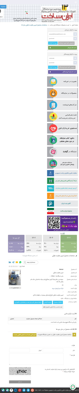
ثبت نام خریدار (72, 48)
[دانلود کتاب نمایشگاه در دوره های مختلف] (62, 140)
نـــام (74, 350)
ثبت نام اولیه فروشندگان (69, 72)
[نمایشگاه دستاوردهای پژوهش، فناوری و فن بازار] (62, 164)
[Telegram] (13, 262)
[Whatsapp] (20, 262)
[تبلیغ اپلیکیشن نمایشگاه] (62, 224)
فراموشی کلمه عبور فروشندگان (67, 67)
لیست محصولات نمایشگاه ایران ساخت (59, 25)
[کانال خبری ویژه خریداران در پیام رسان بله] (7, 390)
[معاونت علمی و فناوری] (62, 173)
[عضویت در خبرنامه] (62, 82)
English (3, 7)
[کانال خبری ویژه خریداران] (23, 390)
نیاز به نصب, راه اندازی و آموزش (52, 307)
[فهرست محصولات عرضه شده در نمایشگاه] (62, 93)
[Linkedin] (10, 262)
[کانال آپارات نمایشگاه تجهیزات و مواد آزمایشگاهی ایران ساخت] (62, 152)
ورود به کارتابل (53, 43)
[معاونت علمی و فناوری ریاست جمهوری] (11, 390)
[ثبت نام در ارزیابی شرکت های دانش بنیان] (62, 196)
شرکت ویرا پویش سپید (57, 288)
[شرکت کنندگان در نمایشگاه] (62, 105)
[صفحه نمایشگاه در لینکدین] (15, 390)
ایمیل (40, 350)
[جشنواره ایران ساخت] (62, 211)
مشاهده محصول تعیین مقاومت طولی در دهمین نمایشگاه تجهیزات (54, 334)
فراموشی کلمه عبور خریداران (66, 43)
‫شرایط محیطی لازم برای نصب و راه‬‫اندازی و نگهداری (28, 302)
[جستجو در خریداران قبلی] (62, 128)
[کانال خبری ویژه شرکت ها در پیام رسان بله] (2, 390)
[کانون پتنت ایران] (62, 203)
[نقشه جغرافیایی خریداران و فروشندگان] (62, 117)
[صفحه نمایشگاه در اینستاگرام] (19, 390)
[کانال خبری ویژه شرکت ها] (28, 390)
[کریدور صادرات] (62, 188)
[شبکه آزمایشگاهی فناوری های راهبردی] (62, 181)
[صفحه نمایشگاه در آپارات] (32, 390)
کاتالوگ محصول (58, 302)
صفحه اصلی (75, 25)
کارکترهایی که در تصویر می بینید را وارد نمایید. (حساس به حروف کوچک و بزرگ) (60, 370)
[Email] (17, 262)
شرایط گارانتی (47, 302)
